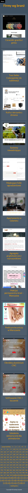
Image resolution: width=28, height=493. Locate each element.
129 (23, 483)
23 (27, 452)
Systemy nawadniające (14, 149)
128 (20, 483)
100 (14, 475)
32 (27, 454)
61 (5, 465)
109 (14, 478)
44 (8, 460)
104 (26, 475)
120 (20, 481)
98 (8, 475)
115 (4, 481)
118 (14, 481)
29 (17, 454)
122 (26, 481)
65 (17, 465)
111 (20, 478)
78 (2, 470)
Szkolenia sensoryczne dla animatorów (14, 436)
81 (11, 470)
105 (1, 478)
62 (8, 465)
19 (14, 452)
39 (20, 457)
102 (20, 475)
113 (26, 478)
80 (8, 470)
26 (8, 454)
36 (11, 457)
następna (14, 486)
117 (10, 481)
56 (17, 462)
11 (17, 449)
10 (14, 449)
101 (17, 475)
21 (20, 452)
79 (5, 470)
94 (23, 473)
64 (14, 465)
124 (7, 483)
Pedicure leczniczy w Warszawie (14, 328)
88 (5, 473)
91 (14, 473)
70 (5, 467)
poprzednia (6, 447)
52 (5, 462)
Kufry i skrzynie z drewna (14, 113)
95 (27, 473)
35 (8, 457)
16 (5, 452)
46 (14, 460)
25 (5, 454)
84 (20, 470)
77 (27, 467)
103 (23, 475)
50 (27, 460)
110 (17, 478)
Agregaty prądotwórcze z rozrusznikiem (14, 256)
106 (4, 478)
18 (11, 452)
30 (20, 454)
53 (8, 462)
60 (2, 465)
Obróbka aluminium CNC (14, 364)
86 (27, 470)
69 (2, 467)
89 (8, 473)
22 (23, 452)
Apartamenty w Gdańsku (14, 219)
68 (27, 465)
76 (23, 467)
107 (7, 478)
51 (2, 462)
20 (17, 452)
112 (23, 478)
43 (5, 460)
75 (20, 467)
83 (17, 470)
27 (11, 454)
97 (5, 475)
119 (17, 481)
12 (20, 449)
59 (27, 462)
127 (17, 483)
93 (20, 473)
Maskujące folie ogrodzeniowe (14, 184)
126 (14, 483)
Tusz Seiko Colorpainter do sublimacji (14, 78)
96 (2, 475)
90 (11, 473)
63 (11, 465)
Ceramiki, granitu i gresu (14, 41)
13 (23, 449)
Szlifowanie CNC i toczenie (14, 399)
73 (14, 467)
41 (27, 457)
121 (23, 481)
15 (2, 452)
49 (23, 460)
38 (17, 457)
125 (10, 483)
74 (17, 467)
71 (8, 467)
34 (5, 457)
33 (2, 457)
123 (4, 483)
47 (17, 460)
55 (14, 462)
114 (1, 481)
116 (7, 481)
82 (14, 470)
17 (8, 452)
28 (14, 454)
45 (11, 460)
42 (2, 460)
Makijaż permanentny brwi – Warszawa (14, 293)
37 (14, 457)
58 (23, 462)
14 (27, 449)
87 (2, 473)
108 (10, 478)
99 (11, 475)
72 (11, 467)
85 (23, 470)
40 (23, 457)
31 (23, 454)
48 (20, 460)
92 (17, 473)
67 (23, 465)
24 (2, 454)
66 (20, 465)
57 (20, 462)
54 (11, 462)
